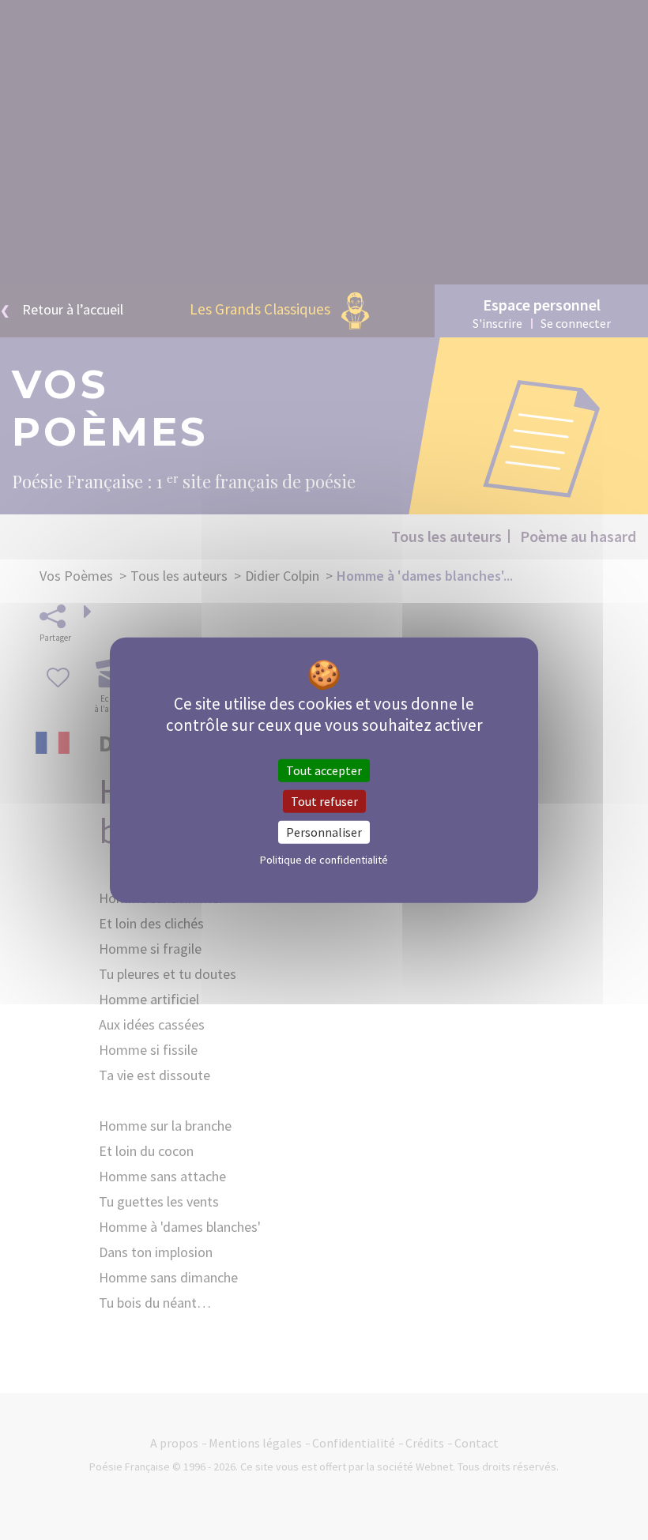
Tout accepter (324, 770)
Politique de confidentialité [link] (324, 860)
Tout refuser (324, 800)
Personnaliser (324, 832)
